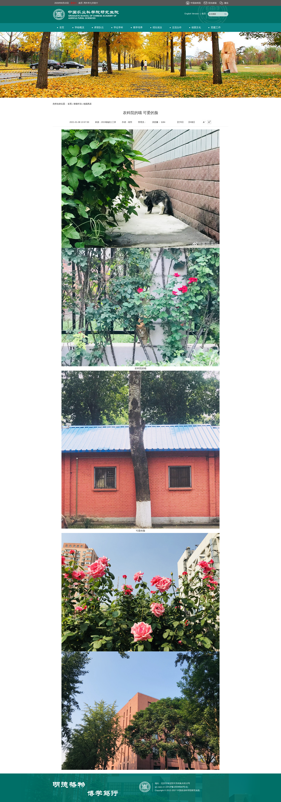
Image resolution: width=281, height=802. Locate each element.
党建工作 (216, 27)
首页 (61, 27)
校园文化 (196, 27)
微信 (226, 3)
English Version (192, 13)
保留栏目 (77, 104)
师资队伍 (99, 27)
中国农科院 (196, 3)
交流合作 (176, 27)
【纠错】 (191, 122)
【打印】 (180, 122)
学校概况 (79, 27)
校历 (204, 13)
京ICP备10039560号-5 (176, 787)
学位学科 (118, 27)
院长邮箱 (212, 3)
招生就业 (157, 27)
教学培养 (138, 27)
